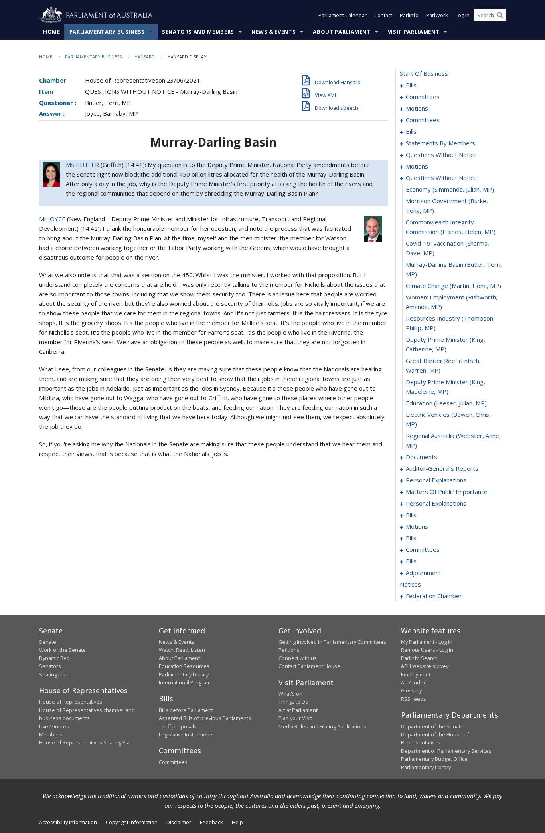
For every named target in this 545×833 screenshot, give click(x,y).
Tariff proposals (178, 726)
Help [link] (237, 822)
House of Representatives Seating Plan (86, 742)
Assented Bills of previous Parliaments (205, 718)
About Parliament (341, 31)
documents (421, 457)
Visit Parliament (413, 31)
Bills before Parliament (186, 710)
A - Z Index (413, 682)
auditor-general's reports (442, 468)
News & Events (273, 31)
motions (417, 108)
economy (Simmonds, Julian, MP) (450, 189)
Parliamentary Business (107, 31)
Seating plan (54, 674)
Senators (50, 666)
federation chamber (434, 596)
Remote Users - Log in (427, 649)
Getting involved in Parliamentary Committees (332, 641)
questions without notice (441, 155)
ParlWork (437, 15)
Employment (415, 674)
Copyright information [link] (132, 822)
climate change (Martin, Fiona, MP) (453, 286)
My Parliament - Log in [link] (426, 641)
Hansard (144, 57)
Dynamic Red (54, 658)
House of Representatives (70, 701)
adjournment (423, 573)
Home (51, 31)
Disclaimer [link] (178, 822)
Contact (383, 15)
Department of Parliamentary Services (446, 750)
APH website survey (424, 666)
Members (50, 734)
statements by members (440, 143)
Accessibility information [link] (68, 822)
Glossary (411, 690)
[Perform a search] (500, 15)
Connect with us (297, 658)
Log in (463, 15)
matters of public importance (447, 492)
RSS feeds (413, 698)
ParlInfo (409, 15)
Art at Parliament (298, 710)
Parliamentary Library (184, 674)
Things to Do (293, 701)
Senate (47, 641)
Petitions (289, 649)
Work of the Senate (62, 649)
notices (410, 584)
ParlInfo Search (419, 658)
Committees (173, 762)
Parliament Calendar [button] (342, 15)
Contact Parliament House (309, 666)
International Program (185, 682)
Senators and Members (198, 31)
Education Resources (184, 666)
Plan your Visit (295, 718)
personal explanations (436, 480)
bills (411, 85)
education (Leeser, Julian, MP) (446, 403)
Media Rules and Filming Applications (322, 726)
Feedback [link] (211, 822)
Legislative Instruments (186, 734)
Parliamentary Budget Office (434, 758)
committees (423, 97)
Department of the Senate (432, 726)
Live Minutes (54, 726)
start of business (424, 73)
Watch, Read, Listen (182, 649)
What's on (290, 693)
